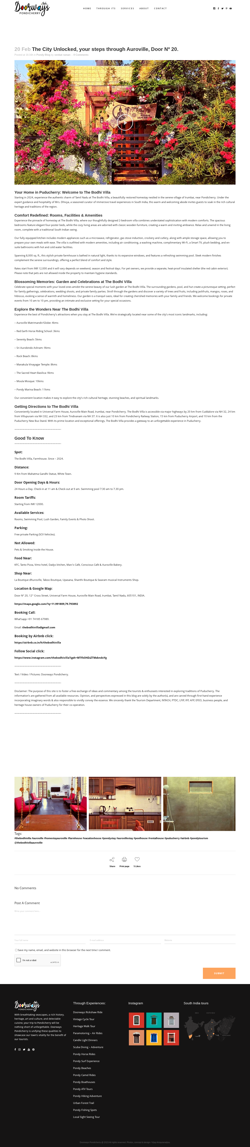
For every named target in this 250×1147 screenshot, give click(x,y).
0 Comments (80, 54)
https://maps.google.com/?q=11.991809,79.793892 (46, 604)
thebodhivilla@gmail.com (38, 627)
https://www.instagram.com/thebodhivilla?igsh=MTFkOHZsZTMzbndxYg (60, 657)
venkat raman (62, 54)
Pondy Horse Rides (84, 1054)
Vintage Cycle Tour (83, 1019)
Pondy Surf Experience (86, 1061)
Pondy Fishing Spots (85, 1110)
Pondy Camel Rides (84, 1075)
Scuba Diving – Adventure (88, 1047)
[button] (125, 122)
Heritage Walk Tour (84, 1026)
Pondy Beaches (82, 1068)
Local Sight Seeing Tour (86, 1117)
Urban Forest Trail (83, 1103)
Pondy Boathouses (84, 1082)
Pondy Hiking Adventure (87, 1096)
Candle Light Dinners (85, 1040)
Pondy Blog (43, 54)
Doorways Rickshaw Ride (87, 1012)
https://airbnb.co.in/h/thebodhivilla (37, 642)
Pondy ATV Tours (83, 1089)
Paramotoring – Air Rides (87, 1033)
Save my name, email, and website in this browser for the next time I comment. (64, 950)
